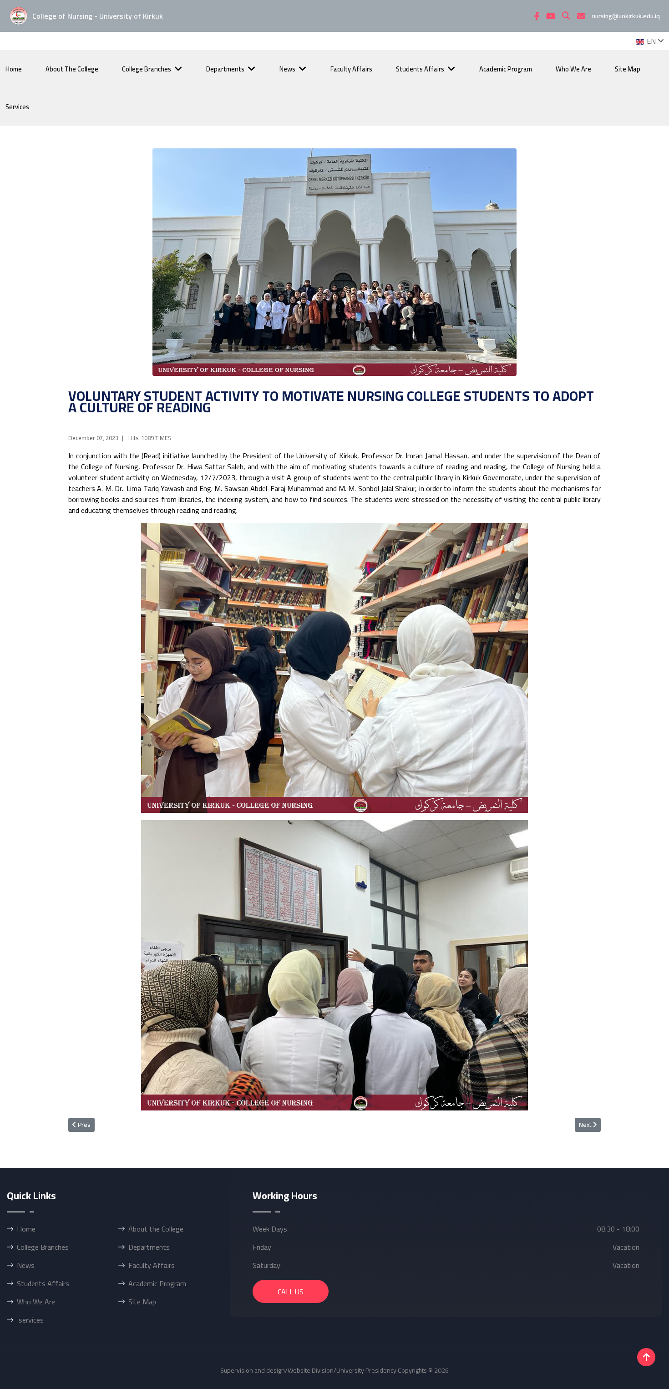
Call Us (291, 1291)
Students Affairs (420, 69)
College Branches (146, 69)
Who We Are (573, 69)
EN (650, 41)
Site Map (627, 69)
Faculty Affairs (351, 69)
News (287, 69)
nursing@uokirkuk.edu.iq (626, 16)
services (17, 107)
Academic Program (505, 69)
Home (13, 69)
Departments (225, 69)
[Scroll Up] (646, 1357)
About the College (72, 69)
